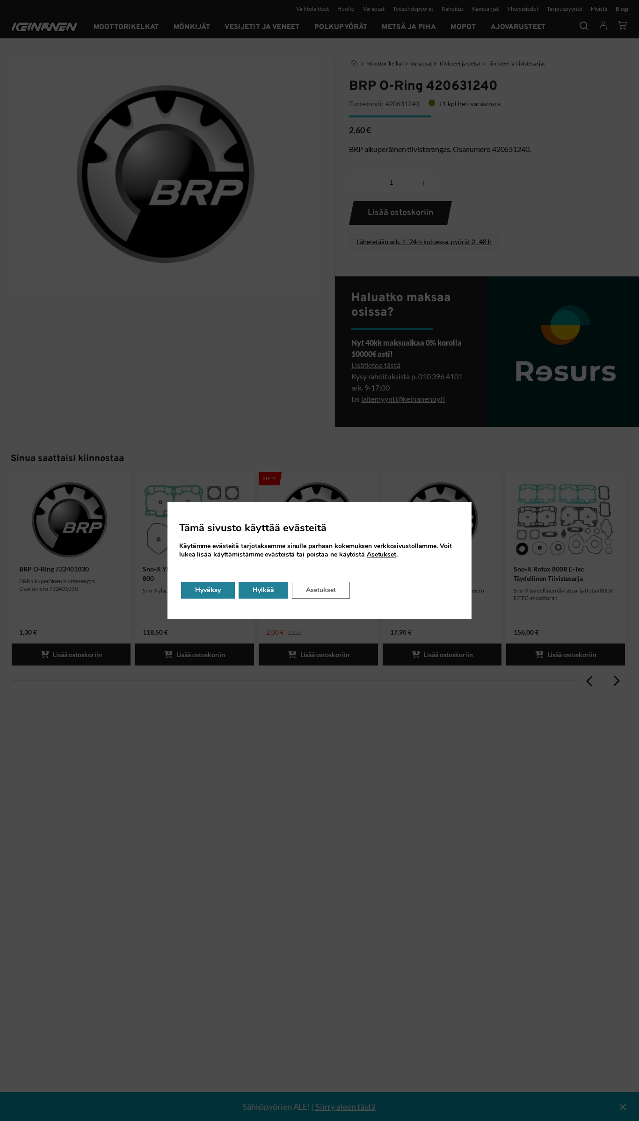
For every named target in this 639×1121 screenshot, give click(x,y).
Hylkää (263, 590)
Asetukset (381, 554)
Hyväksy (208, 590)
